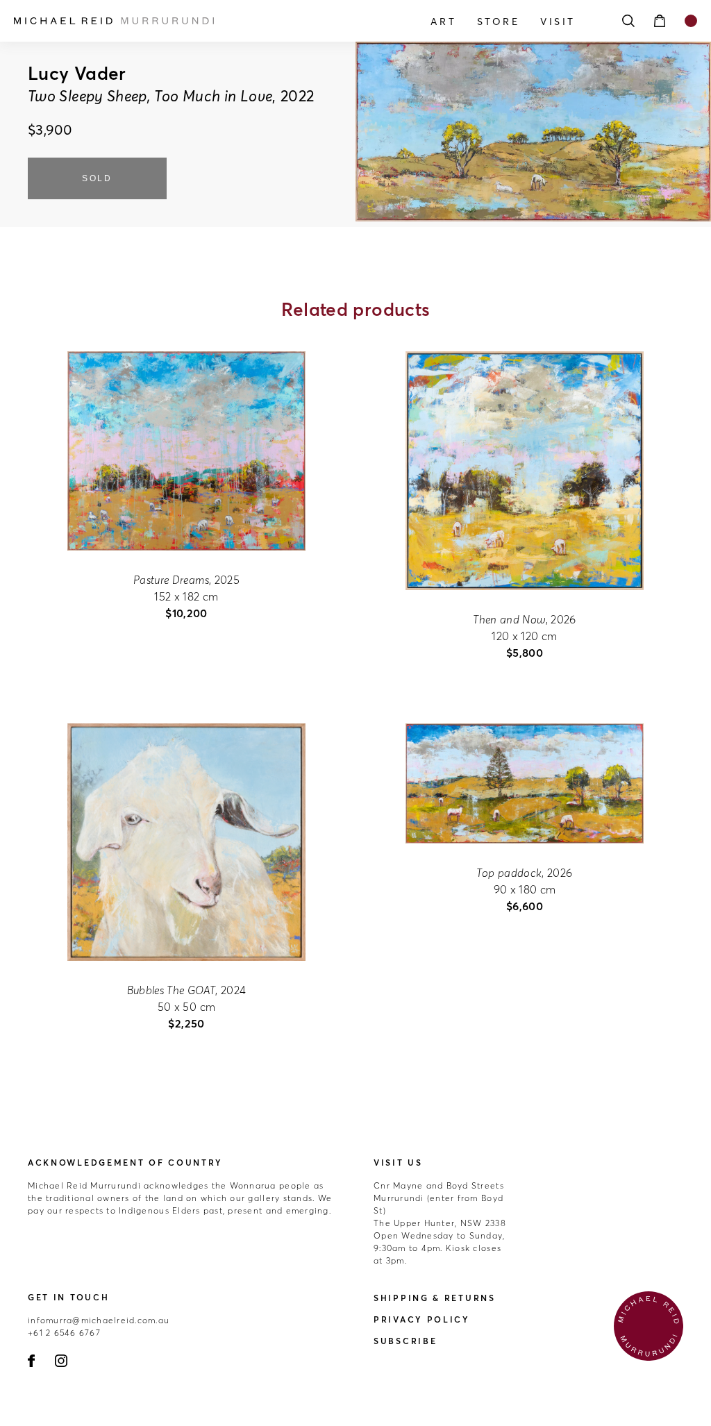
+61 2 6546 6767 (64, 1332)
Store (498, 21)
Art (443, 21)
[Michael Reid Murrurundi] (116, 20)
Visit (558, 21)
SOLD (97, 178)
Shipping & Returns (435, 1298)
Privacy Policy (422, 1319)
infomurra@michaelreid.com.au (98, 1320)
